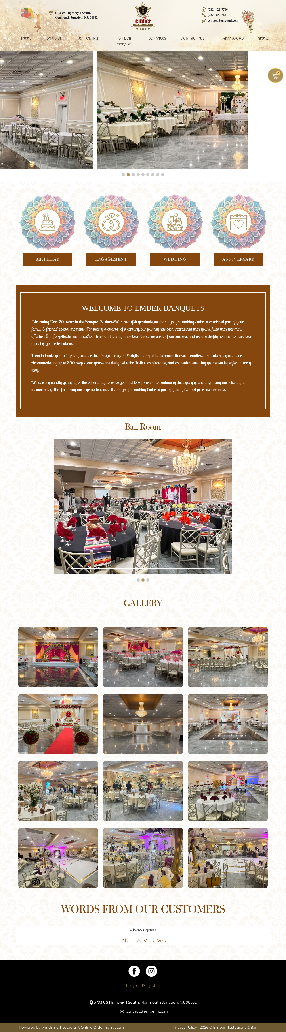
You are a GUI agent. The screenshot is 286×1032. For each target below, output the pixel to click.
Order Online (124, 41)
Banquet (55, 38)
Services (157, 38)
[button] (123, 174)
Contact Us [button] (193, 38)
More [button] (264, 38)
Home (26, 38)
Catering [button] (89, 38)
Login (132, 985)
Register (151, 985)
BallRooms (232, 38)
